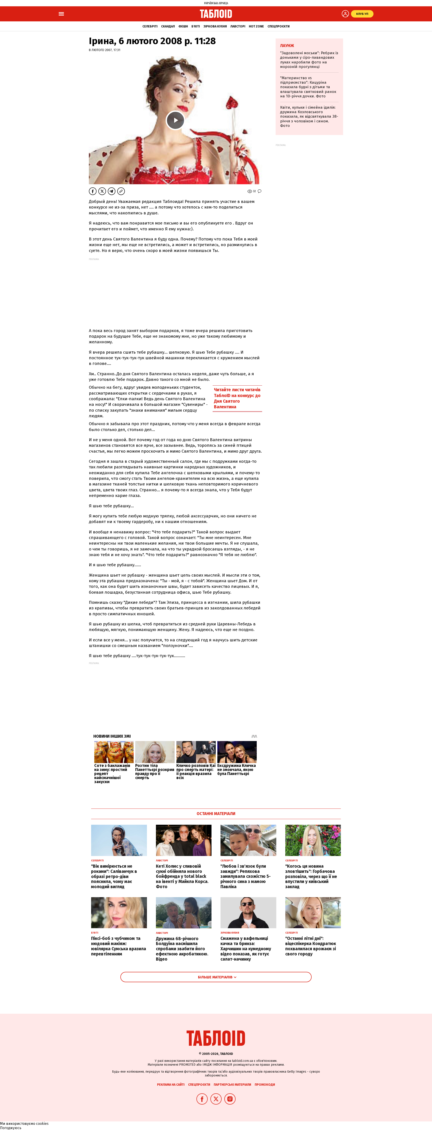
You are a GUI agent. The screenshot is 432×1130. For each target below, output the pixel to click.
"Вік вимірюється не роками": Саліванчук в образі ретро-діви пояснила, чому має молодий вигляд (114, 876)
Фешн (183, 26)
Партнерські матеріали (232, 1085)
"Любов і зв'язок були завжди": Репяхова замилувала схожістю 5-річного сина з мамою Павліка (245, 876)
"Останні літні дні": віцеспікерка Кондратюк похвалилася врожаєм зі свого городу (310, 946)
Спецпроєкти (279, 26)
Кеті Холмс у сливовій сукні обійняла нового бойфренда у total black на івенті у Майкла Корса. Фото (182, 876)
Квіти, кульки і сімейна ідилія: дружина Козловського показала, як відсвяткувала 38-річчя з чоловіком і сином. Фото (309, 116)
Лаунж (287, 45)
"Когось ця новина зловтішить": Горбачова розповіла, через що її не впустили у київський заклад (311, 876)
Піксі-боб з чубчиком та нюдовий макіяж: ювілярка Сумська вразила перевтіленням (118, 946)
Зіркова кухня (215, 26)
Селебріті (150, 26)
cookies (42, 1123)
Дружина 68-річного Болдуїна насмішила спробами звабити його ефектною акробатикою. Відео (182, 949)
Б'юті (195, 26)
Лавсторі (237, 26)
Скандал (168, 26)
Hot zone (256, 26)
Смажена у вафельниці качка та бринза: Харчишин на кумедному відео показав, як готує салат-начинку (245, 949)
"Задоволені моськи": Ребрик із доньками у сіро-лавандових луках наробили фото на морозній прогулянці (309, 60)
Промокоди (265, 1085)
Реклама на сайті (170, 1085)
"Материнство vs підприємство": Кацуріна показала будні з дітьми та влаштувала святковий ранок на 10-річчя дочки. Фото (308, 87)
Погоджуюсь (10, 1128)
